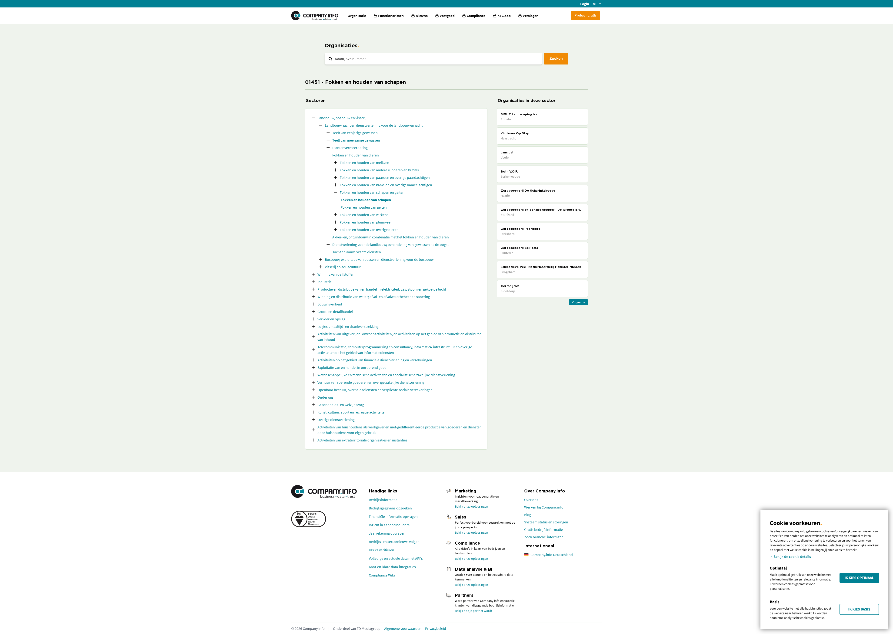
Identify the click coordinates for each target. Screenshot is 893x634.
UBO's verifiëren (381, 550)
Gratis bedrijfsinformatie (543, 529)
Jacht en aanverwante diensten (356, 252)
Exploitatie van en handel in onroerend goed (352, 367)
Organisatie (357, 15)
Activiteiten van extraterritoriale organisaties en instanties (362, 440)
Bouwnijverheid (329, 304)
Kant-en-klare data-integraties (392, 566)
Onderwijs (325, 397)
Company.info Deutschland (551, 554)
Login (584, 3)
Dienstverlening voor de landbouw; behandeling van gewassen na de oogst (390, 244)
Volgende (578, 302)
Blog (527, 514)
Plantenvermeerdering (350, 147)
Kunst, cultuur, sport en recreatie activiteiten (352, 412)
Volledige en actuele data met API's (396, 558)
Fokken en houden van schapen (366, 199)
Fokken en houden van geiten (364, 207)
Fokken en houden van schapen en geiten (372, 192)
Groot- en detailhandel (335, 311)
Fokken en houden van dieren (355, 155)
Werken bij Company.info (543, 507)
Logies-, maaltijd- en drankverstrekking (348, 326)
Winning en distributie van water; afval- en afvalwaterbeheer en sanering (373, 296)
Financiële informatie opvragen (393, 516)
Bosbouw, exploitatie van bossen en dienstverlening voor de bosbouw (379, 259)
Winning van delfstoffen (335, 274)
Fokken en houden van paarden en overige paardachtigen (385, 177)
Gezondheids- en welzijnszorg (340, 404)
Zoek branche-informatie (543, 537)
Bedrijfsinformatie (383, 499)
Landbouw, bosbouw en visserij (342, 117)
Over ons (531, 499)
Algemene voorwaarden (402, 628)
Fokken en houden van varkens (364, 214)
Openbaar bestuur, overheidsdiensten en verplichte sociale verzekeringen (375, 389)
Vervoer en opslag (331, 319)
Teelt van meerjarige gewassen (356, 140)
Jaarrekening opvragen (387, 533)
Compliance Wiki (382, 575)
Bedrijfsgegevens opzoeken (390, 508)
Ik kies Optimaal (859, 578)
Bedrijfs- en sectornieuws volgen (394, 541)
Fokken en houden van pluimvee (365, 222)
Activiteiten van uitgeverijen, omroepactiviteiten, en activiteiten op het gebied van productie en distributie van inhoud (399, 337)
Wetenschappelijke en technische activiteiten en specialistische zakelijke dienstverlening (386, 375)
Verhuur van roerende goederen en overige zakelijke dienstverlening (370, 382)
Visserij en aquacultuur (343, 266)
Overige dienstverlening (336, 419)
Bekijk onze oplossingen (471, 506)
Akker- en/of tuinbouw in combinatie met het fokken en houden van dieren (390, 237)
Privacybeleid (435, 628)
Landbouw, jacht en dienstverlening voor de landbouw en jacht (374, 125)
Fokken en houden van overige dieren (369, 229)
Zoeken (556, 58)
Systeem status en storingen (546, 522)
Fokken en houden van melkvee (364, 162)
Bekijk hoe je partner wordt (473, 611)
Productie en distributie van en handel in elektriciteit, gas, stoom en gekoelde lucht (381, 289)
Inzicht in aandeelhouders (389, 524)
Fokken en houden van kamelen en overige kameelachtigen (386, 185)
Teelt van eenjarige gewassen (355, 132)
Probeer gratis (585, 15)
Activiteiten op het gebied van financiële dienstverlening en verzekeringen (374, 360)
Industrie (324, 281)
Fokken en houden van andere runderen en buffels (379, 170)
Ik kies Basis (859, 609)
